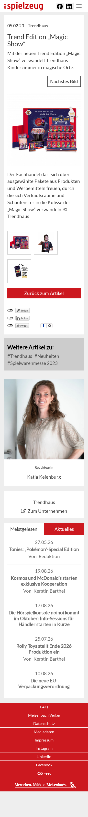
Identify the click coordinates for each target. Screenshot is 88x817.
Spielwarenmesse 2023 (33, 363)
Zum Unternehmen (47, 511)
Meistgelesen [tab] (23, 529)
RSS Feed (44, 773)
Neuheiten (47, 356)
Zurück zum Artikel (44, 293)
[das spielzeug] (23, 6)
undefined (10, 318)
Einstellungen (49, 325)
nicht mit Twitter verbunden (10, 325)
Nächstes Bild (64, 81)
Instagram (44, 748)
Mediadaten (44, 731)
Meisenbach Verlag (44, 715)
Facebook (44, 764)
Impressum (44, 740)
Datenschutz (44, 723)
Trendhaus (20, 356)
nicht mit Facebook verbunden (10, 310)
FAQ (44, 706)
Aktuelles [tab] (64, 529)
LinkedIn (44, 756)
